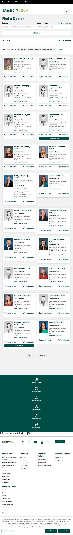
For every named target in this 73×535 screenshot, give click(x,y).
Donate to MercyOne (7, 501)
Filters (37, 33)
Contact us (60, 441)
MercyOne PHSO (23, 465)
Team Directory (5, 507)
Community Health (6, 498)
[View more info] (8, 69)
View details (29, 77)
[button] (70, 9)
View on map (65, 41)
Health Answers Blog (42, 462)
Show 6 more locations (20, 196)
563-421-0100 (11, 257)
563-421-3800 (11, 77)
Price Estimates (5, 476)
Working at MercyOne (60, 460)
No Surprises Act (5, 482)
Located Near (42, 23)
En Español (4, 510)
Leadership (4, 495)
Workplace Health (24, 460)
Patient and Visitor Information (9, 462)
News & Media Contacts (7, 504)
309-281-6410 (11, 201)
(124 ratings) (24, 188)
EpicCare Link (23, 468)
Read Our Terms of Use (35, 527)
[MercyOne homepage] (16, 12)
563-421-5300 (46, 167)
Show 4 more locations (20, 72)
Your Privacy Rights (8, 530)
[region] (36, 214)
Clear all (60, 50)
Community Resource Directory (45, 465)
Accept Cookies (51, 530)
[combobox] (19, 27)
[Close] (70, 520)
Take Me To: (6, 2)
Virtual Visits (5, 470)
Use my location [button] (65, 23)
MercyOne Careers (59, 457)
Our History (4, 492)
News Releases (23, 457)
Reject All (64, 530)
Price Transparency (6, 479)
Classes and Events (42, 459)
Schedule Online (54, 138)
